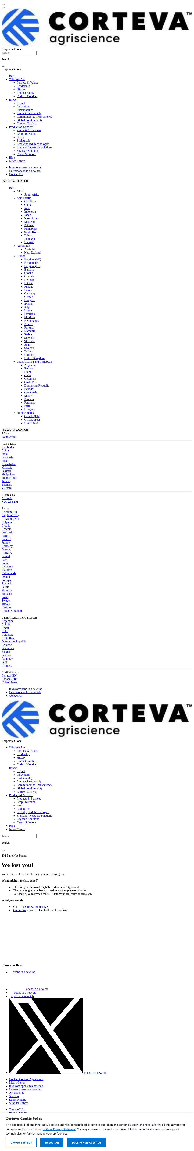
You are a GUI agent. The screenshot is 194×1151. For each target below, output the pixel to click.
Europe (21, 255)
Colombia (30, 378)
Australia (29, 249)
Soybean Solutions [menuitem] (28, 150)
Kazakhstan (31, 218)
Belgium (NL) (32, 262)
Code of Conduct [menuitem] (27, 96)
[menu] (3, 4)
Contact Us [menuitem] (16, 174)
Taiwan (28, 235)
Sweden (29, 348)
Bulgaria (29, 269)
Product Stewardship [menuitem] (29, 113)
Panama (29, 399)
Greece (28, 296)
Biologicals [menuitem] (23, 140)
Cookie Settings (21, 1142)
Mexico (28, 395)
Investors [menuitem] (25, 167)
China (27, 204)
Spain (27, 344)
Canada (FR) (32, 419)
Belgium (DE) (32, 266)
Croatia (28, 273)
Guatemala (30, 392)
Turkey (28, 351)
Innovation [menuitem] (23, 106)
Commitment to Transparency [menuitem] (34, 116)
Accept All (52, 1142)
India (27, 208)
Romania (29, 331)
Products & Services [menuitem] (21, 126)
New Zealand (32, 252)
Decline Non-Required (86, 1142)
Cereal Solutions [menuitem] (26, 154)
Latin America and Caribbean (34, 361)
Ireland (28, 303)
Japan (27, 215)
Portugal (29, 327)
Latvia (28, 310)
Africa (20, 191)
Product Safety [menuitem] (25, 92)
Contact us (19, 910)
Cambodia (30, 201)
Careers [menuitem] (25, 170)
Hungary (29, 300)
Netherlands (31, 320)
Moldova (29, 317)
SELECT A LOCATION (15, 181)
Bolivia (28, 368)
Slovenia (29, 341)
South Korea (31, 232)
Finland (28, 286)
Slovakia (29, 337)
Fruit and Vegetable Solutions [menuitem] (34, 147)
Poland (28, 324)
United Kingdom (34, 358)
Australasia (23, 245)
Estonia (28, 283)
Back (12, 75)
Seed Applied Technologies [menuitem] (33, 144)
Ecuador (29, 388)
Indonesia (30, 211)
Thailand (29, 238)
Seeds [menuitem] (20, 137)
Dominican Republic (36, 385)
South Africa (31, 194)
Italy (27, 307)
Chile (27, 375)
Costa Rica (30, 382)
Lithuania (30, 313)
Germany (29, 293)
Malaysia (29, 221)
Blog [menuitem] (12, 157)
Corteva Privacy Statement (59, 1129)
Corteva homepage (36, 906)
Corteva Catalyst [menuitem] (27, 123)
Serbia (28, 334)
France (28, 290)
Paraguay (29, 402)
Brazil (27, 371)
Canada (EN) (32, 416)
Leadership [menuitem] (23, 86)
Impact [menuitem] (13, 99)
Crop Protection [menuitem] (26, 133)
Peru (27, 406)
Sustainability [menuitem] (25, 109)
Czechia (29, 276)
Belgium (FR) (32, 259)
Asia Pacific (24, 198)
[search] (3, 66)
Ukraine (29, 354)
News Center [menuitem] (17, 161)
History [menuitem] (21, 89)
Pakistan (29, 225)
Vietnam (29, 242)
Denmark (29, 279)
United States (32, 423)
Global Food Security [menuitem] (29, 120)
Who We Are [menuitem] (17, 79)
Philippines (31, 228)
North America (25, 412)
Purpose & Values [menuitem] (27, 82)
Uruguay (29, 409)
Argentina (30, 365)
